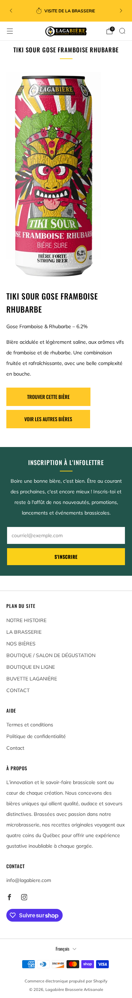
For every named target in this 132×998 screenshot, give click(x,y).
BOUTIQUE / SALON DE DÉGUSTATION (50, 655)
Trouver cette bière (48, 396)
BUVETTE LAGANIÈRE (31, 678)
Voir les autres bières (48, 419)
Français (62, 948)
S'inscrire (66, 556)
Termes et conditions (29, 724)
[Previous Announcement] (11, 10)
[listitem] (66, 10)
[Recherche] (122, 30)
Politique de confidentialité (36, 736)
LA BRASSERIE (24, 632)
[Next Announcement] (121, 10)
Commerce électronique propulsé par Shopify (66, 981)
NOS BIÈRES (21, 643)
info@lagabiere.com (28, 880)
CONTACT (18, 690)
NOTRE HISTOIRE (26, 620)
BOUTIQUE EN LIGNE (30, 667)
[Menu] (9, 31)
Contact (15, 748)
